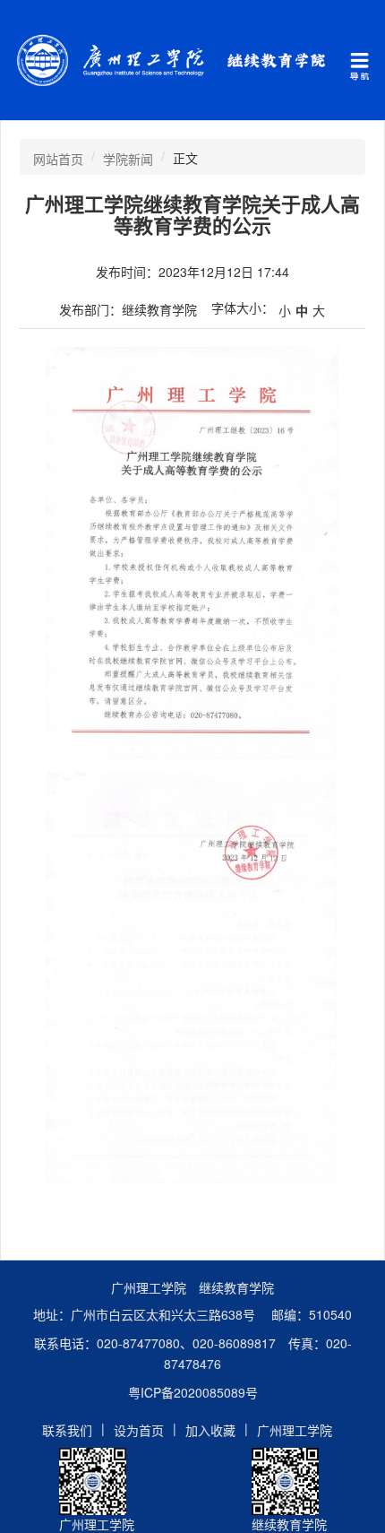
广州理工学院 (294, 1430)
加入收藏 (210, 1430)
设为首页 (139, 1430)
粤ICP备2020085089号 (193, 1392)
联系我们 (67, 1430)
